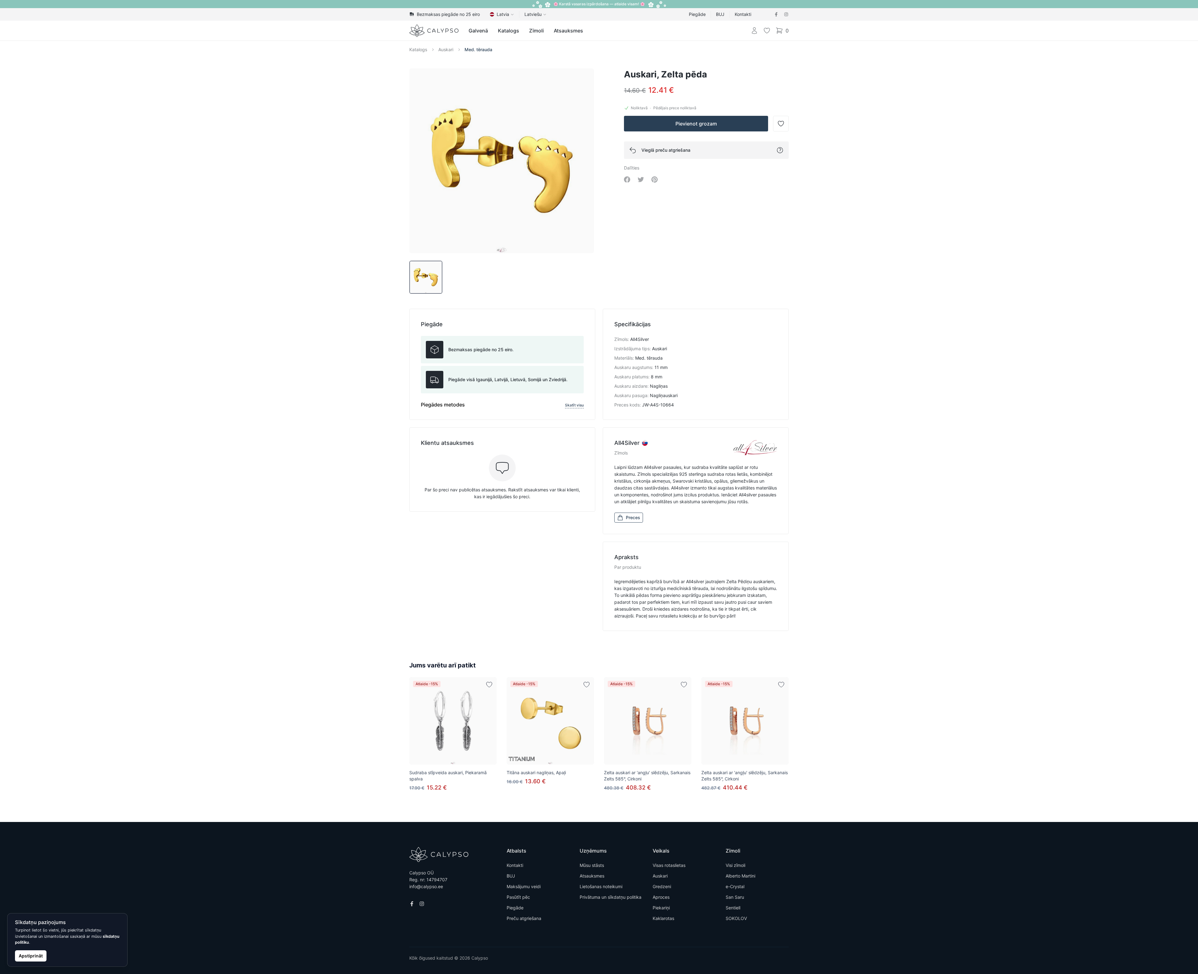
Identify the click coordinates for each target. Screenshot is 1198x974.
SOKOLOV (736, 918)
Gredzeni (662, 886)
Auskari (445, 49)
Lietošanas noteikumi (601, 886)
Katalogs (508, 30)
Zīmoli (536, 30)
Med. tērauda (478, 49)
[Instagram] (786, 14)
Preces (633, 517)
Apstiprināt (31, 955)
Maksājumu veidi (524, 886)
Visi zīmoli (735, 865)
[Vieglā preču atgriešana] (780, 150)
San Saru (735, 897)
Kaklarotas (663, 918)
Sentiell (733, 907)
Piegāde (697, 14)
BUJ (720, 14)
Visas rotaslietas (669, 865)
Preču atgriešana (524, 918)
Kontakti (743, 14)
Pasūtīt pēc (518, 897)
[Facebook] (776, 14)
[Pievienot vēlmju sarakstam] (489, 684)
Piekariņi (661, 907)
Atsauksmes (568, 30)
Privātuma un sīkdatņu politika (610, 897)
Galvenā (478, 30)
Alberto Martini (740, 875)
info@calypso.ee (426, 886)
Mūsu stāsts (592, 865)
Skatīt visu (574, 405)
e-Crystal (735, 886)
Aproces (661, 897)
